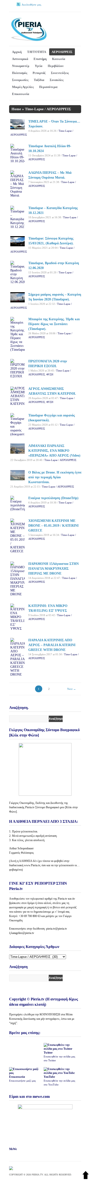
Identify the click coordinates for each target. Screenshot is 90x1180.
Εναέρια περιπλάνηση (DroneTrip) (53, 498)
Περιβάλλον (56, 66)
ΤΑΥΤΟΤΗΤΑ (36, 52)
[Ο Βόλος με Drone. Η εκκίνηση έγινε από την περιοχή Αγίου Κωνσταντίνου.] (17, 479)
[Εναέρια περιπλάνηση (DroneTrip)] (17, 509)
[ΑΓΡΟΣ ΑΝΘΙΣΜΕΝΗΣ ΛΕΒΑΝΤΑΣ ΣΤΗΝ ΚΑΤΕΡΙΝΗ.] (17, 404)
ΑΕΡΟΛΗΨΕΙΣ (62, 52)
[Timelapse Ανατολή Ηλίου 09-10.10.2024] (17, 161)
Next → (71, 688)
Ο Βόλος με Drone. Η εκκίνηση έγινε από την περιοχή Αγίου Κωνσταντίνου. (55, 477)
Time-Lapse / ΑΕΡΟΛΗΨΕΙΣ (60, 460)
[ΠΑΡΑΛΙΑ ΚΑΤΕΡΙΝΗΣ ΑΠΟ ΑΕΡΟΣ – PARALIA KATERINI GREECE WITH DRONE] (17, 674)
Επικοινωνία (20, 94)
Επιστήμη (40, 59)
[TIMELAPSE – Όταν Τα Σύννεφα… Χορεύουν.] (17, 128)
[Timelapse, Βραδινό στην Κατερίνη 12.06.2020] (17, 282)
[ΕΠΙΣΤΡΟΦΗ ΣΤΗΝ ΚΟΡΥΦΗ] (86, 1178)
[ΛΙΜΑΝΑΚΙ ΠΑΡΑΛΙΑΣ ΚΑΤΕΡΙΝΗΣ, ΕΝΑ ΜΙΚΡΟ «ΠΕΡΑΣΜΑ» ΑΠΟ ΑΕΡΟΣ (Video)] (17, 452)
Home (16, 109)
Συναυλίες (56, 80)
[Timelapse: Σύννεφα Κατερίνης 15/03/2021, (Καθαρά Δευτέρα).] (17, 245)
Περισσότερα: (48, 87)
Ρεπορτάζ (39, 73)
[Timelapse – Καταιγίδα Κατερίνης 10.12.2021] (17, 227)
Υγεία (38, 66)
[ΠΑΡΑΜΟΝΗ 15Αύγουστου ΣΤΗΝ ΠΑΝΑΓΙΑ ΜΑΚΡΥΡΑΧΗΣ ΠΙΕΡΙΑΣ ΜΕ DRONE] (17, 594)
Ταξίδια (39, 80)
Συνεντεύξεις (60, 73)
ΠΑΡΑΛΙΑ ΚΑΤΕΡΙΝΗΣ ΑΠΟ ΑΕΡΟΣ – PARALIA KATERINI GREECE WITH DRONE (51, 645)
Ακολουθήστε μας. (32, 4)
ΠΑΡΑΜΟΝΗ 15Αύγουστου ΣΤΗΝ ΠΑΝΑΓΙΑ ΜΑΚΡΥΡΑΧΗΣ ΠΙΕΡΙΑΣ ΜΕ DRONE (53, 568)
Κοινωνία (58, 59)
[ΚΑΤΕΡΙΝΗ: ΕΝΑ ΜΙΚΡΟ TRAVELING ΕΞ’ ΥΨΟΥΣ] (17, 628)
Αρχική (17, 52)
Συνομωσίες (20, 80)
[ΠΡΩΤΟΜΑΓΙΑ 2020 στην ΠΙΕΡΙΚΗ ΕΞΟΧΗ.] (17, 376)
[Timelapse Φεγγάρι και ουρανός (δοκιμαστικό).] (17, 434)
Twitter (59, 1056)
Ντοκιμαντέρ (20, 66)
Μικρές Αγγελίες (23, 87)
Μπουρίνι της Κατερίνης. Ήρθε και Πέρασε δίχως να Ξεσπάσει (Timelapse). (54, 324)
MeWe (13, 1149)
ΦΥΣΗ (49, 374)
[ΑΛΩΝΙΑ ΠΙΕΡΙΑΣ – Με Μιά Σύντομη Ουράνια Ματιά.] (17, 195)
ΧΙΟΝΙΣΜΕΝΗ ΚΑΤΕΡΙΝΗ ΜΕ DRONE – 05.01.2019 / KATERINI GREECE (53, 525)
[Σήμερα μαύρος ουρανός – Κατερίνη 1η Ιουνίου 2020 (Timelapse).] (17, 301)
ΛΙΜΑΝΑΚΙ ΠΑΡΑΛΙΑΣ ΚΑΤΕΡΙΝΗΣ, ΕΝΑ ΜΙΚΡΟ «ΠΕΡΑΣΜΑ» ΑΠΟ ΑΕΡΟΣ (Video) (54, 450)
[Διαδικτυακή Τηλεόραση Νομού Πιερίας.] (28, 40)
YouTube (59, 1080)
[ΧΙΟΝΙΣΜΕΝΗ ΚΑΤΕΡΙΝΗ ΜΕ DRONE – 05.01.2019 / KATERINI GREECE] (17, 551)
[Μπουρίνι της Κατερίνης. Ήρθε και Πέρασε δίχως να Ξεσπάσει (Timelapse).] (17, 349)
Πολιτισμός (19, 73)
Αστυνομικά (20, 59)
